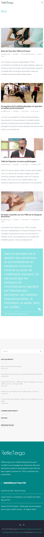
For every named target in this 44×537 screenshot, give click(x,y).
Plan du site (19, 532)
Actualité (15, 54)
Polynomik (38, 532)
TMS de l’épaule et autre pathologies (18, 161)
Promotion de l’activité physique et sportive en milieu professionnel (21, 107)
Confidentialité (7, 532)
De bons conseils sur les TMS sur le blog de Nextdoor (21, 216)
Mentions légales (25, 529)
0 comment (24, 111)
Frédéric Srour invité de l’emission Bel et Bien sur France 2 (20, 391)
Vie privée (37, 529)
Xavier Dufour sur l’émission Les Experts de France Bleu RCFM (21, 374)
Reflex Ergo (6, 54)
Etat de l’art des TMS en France (15, 51)
